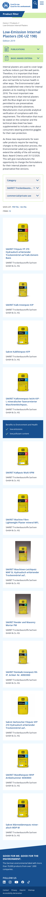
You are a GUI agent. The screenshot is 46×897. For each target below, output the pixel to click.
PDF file (15, 207)
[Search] (35, 3)
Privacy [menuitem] (14, 890)
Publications (18, 49)
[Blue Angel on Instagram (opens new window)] (10, 882)
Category (11, 180)
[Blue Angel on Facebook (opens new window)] (22, 882)
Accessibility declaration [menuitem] (12, 893)
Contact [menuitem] (6, 890)
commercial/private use (19, 195)
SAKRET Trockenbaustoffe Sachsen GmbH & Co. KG (23, 188)
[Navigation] (42, 3)
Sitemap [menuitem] (31, 890)
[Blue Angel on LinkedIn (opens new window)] (4, 882)
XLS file (23, 207)
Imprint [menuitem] (22, 890)
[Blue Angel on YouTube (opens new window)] (16, 882)
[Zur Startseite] (16, 5)
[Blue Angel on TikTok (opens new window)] (28, 882)
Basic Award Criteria (21, 58)
